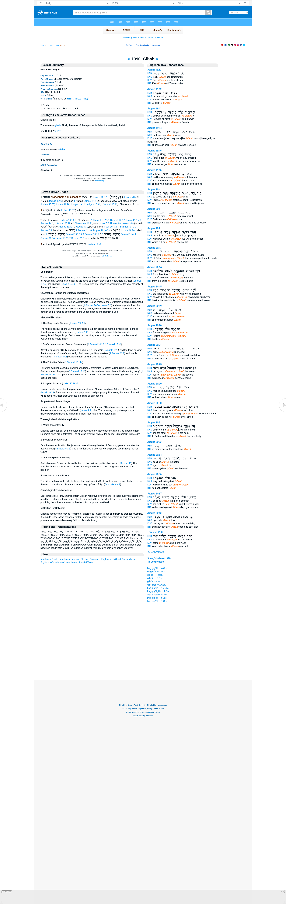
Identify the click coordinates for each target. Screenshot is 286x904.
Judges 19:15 (154, 150)
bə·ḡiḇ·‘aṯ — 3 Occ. (156, 571)
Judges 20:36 (154, 474)
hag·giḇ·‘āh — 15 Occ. (158, 588)
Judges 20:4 (129, 197)
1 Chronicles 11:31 (82, 223)
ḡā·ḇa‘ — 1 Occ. (155, 574)
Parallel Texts (86, 562)
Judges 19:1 (82, 332)
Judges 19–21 (77, 323)
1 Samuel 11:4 (85, 201)
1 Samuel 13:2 (117, 353)
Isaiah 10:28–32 (71, 383)
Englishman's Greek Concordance (118, 559)
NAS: (149, 76)
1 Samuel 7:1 (110, 226)
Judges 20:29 (154, 383)
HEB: (149, 73)
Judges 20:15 (154, 286)
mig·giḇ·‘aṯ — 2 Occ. (157, 597)
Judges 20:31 (93, 204)
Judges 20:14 (154, 267)
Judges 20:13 (154, 247)
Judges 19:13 (154, 108)
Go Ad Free (6, 892)
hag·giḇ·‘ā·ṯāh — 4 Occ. (158, 591)
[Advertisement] (143, 662)
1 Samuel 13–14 (73, 362)
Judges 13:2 (81, 226)
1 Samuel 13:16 (84, 230)
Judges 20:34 (154, 454)
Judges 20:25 (154, 364)
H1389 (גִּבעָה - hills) (77, 98)
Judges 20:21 (154, 344)
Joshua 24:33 (94, 244)
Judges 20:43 (154, 513)
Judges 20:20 (154, 325)
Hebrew (56, 45)
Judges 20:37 (154, 493)
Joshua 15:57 (100, 197)
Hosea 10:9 (128, 223)
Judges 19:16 (154, 170)
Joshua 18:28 (55, 201)
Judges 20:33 (154, 441)
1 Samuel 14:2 (115, 220)
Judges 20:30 (154, 403)
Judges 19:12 (78, 204)
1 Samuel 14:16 (91, 234)
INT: (149, 83)
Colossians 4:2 (112, 484)
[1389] (3, 411)
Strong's (49, 45)
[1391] (282, 411)
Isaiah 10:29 (62, 238)
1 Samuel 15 (124, 463)
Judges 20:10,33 (101, 230)
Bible (42, 45)
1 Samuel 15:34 (113, 344)
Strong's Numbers (90, 559)
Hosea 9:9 (115, 223)
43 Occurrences (155, 551)
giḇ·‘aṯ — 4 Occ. (155, 581)
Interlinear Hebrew (69, 559)
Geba (62, 149)
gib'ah (58, 125)
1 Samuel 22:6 (131, 220)
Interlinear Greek (49, 559)
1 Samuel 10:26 (109, 204)
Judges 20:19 (154, 306)
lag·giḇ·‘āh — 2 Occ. (157, 594)
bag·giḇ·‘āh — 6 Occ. (157, 568)
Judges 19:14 (67, 220)
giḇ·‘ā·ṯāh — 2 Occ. (156, 584)
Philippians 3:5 (62, 448)
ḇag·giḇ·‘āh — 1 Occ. (157, 601)
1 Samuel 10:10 (126, 226)
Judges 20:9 (153, 228)
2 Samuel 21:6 (76, 238)
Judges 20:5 (153, 208)
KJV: (149, 80)
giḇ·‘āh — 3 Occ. (155, 578)
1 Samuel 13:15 (77, 371)
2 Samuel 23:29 (62, 223)
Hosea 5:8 (103, 223)
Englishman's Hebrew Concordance (59, 562)
